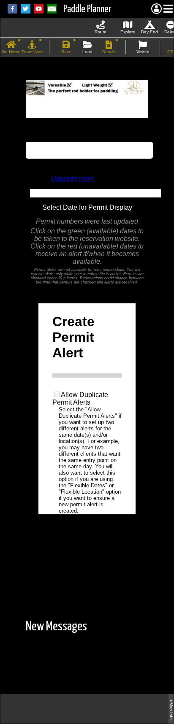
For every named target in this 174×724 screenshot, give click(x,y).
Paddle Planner (87, 9)
